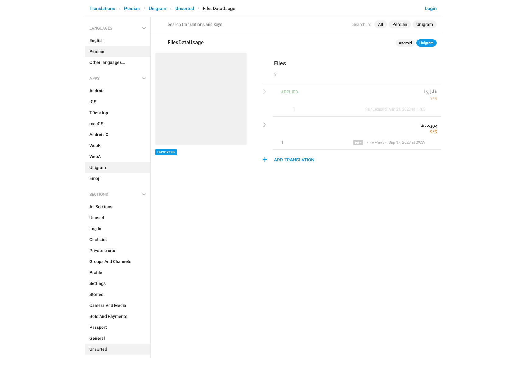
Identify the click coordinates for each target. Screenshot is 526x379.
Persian (132, 8)
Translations (102, 8)
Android (405, 43)
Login (431, 8)
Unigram (157, 8)
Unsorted (184, 8)
